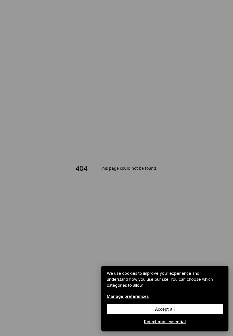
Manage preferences (128, 296)
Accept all (165, 309)
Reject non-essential (165, 321)
